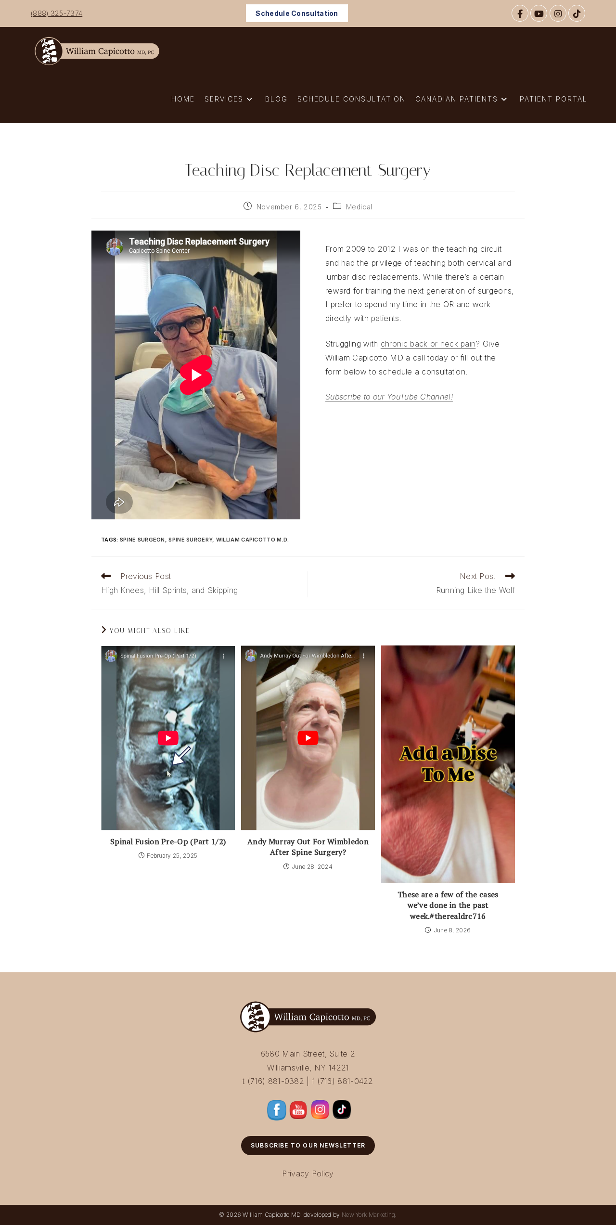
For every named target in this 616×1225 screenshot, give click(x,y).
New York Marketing (368, 1214)
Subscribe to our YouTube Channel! (389, 396)
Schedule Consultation (297, 13)
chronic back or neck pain (428, 343)
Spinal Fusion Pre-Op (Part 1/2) (168, 841)
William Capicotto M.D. (252, 539)
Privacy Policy (308, 1173)
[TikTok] (576, 13)
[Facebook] (520, 13)
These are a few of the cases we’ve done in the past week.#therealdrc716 (448, 905)
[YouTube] (538, 13)
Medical (359, 207)
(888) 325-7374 (56, 13)
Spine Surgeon (142, 539)
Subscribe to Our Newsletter (308, 1145)
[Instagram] (558, 13)
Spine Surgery (190, 539)
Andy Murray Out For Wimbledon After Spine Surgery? (308, 846)
